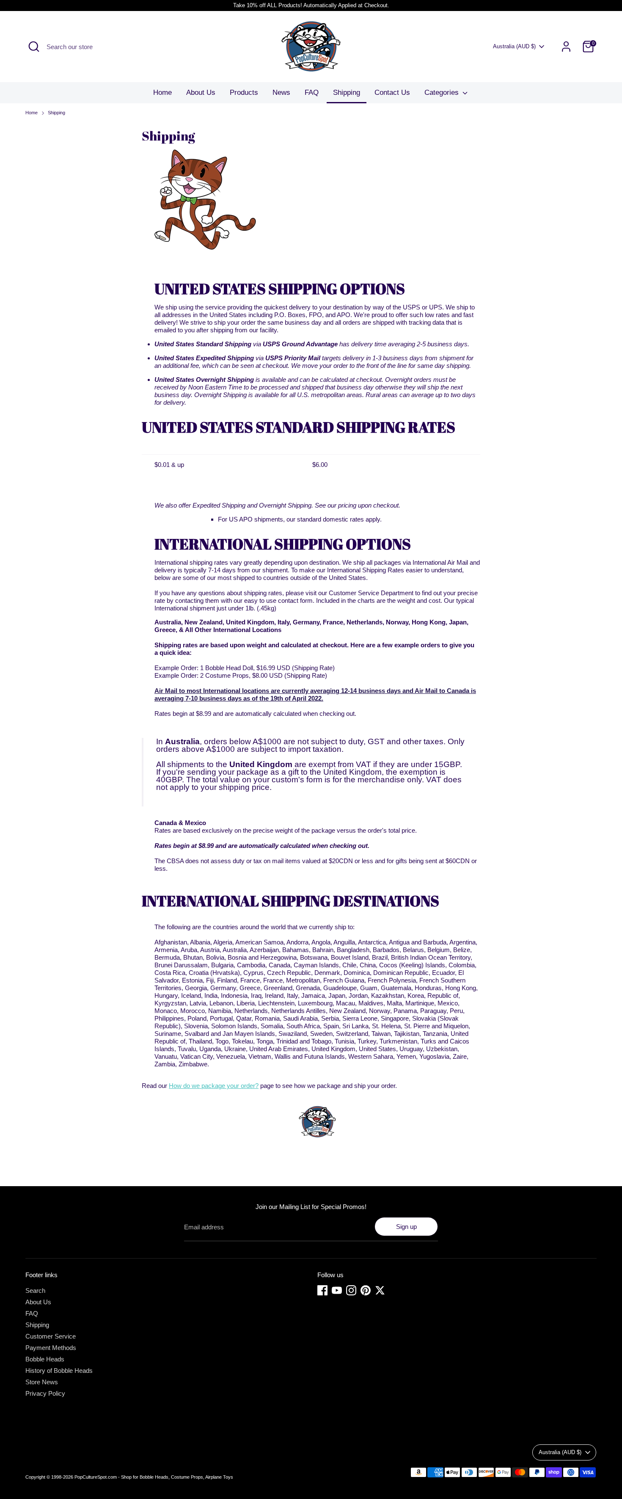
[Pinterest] (366, 1290)
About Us (200, 92)
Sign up (406, 1226)
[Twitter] (380, 1290)
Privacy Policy (45, 1393)
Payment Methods (50, 1347)
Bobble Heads (44, 1359)
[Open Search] (33, 46)
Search (35, 1290)
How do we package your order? (214, 1085)
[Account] (566, 46)
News (281, 92)
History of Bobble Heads (59, 1370)
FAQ (312, 92)
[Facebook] (322, 1290)
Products (244, 92)
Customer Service (50, 1336)
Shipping (346, 92)
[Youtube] (337, 1290)
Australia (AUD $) (514, 46)
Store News (41, 1382)
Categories (442, 92)
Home (162, 92)
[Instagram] (351, 1290)
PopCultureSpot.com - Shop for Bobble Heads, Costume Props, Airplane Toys (153, 1477)
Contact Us (392, 92)
